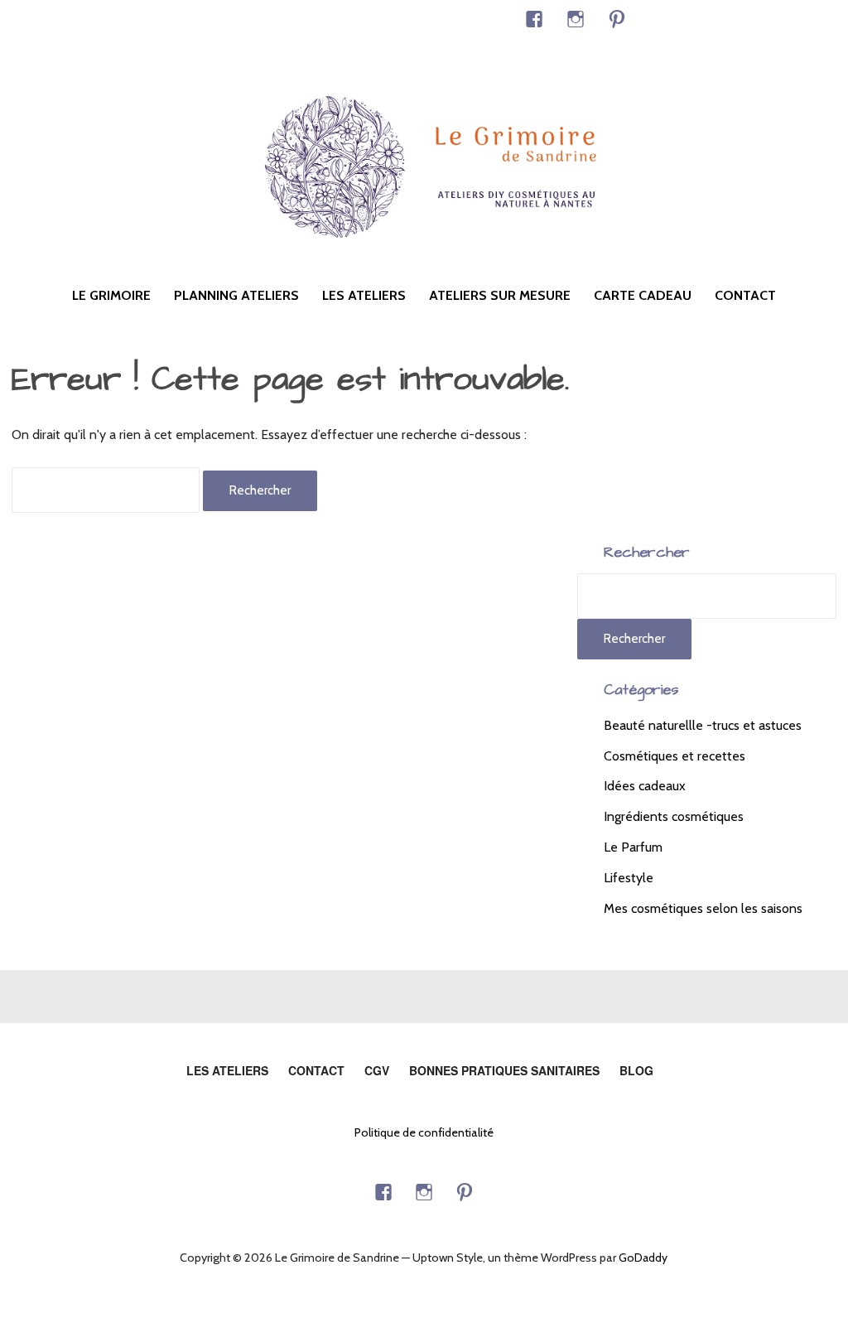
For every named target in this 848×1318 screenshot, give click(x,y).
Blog (636, 1070)
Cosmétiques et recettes (674, 756)
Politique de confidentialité (424, 1132)
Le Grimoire (111, 295)
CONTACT (745, 295)
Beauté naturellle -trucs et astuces (703, 725)
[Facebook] (534, 19)
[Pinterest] (617, 19)
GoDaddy (643, 1257)
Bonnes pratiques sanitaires (504, 1070)
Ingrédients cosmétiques (674, 816)
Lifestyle (628, 878)
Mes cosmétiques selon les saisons (703, 908)
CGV (376, 1070)
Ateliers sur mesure (500, 295)
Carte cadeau (642, 295)
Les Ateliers (364, 295)
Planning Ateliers (236, 295)
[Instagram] (575, 19)
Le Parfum (633, 847)
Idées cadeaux (645, 786)
